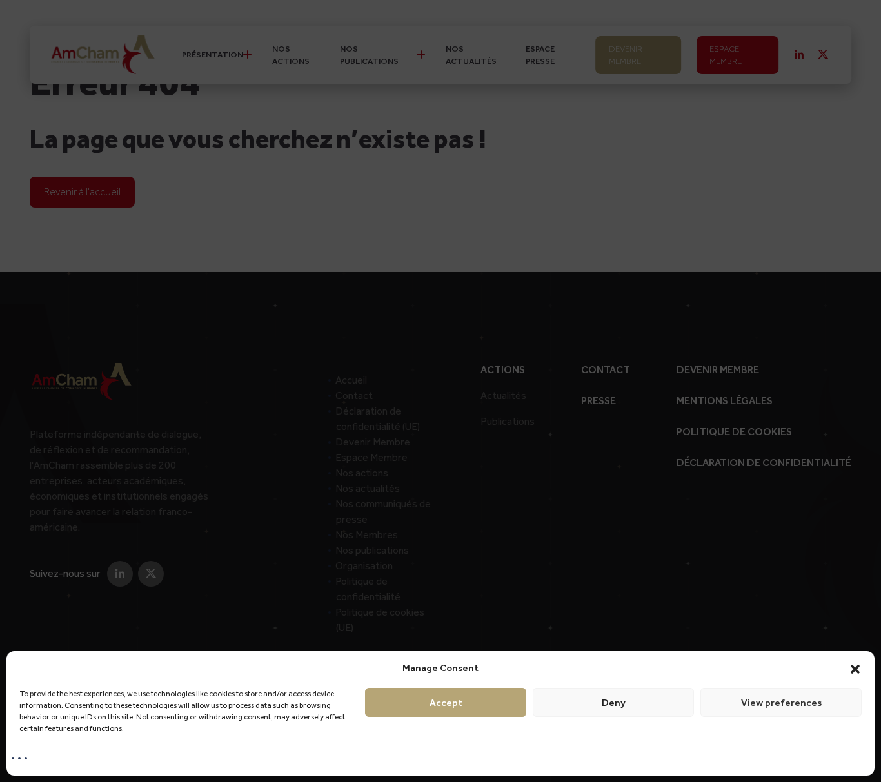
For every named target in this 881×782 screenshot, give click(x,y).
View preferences (781, 703)
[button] (855, 667)
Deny (614, 703)
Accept (446, 703)
